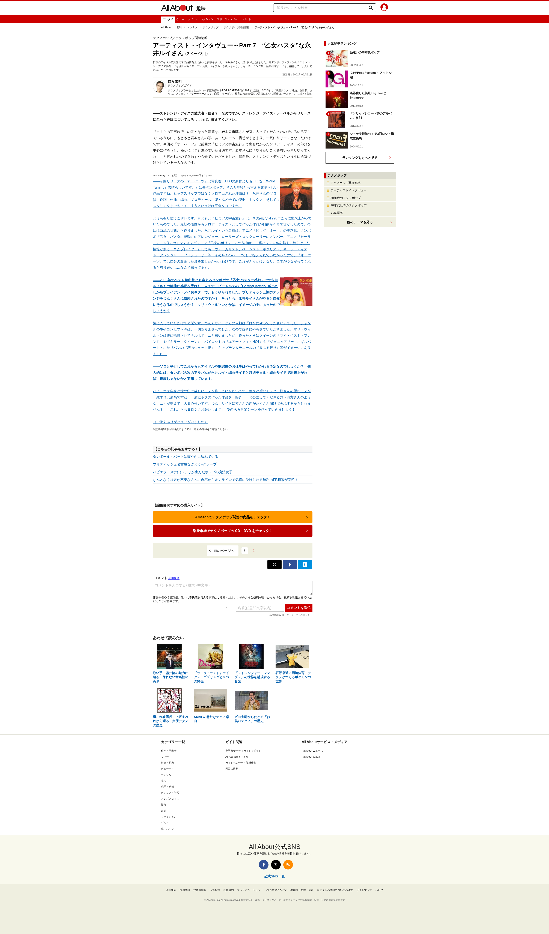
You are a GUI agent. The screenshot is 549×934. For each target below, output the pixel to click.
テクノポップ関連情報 (236, 27)
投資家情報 (199, 890)
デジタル (166, 774)
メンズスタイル (170, 798)
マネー (165, 756)
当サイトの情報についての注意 (335, 890)
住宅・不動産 (168, 750)
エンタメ (168, 19)
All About (166, 27)
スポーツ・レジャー (228, 19)
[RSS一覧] (288, 864)
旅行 (163, 804)
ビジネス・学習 (170, 792)
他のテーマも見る (360, 222)
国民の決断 (231, 768)
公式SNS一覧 (274, 876)
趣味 (201, 8)
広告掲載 (215, 890)
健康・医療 (167, 762)
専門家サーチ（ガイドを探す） (243, 750)
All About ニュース (312, 750)
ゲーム (180, 19)
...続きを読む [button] (305, 93)
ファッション (168, 816)
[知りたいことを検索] (371, 7)
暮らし (165, 780)
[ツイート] (274, 564)
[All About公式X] (276, 864)
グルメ (165, 822)
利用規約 (228, 890)
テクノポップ (210, 27)
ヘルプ (379, 890)
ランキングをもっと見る (360, 157)
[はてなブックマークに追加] (305, 564)
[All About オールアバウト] (177, 8)
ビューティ (167, 768)
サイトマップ (364, 890)
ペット (247, 19)
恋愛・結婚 (167, 786)
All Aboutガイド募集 (237, 756)
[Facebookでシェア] (290, 564)
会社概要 (171, 890)
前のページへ (224, 551)
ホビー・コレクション (200, 19)
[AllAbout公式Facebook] (263, 864)
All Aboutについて (276, 890)
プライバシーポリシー (250, 890)
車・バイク (167, 828)
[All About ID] (384, 7)
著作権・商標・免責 (302, 890)
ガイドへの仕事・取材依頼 (240, 762)
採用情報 (185, 890)
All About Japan (311, 756)
